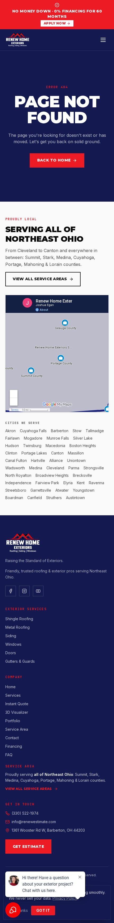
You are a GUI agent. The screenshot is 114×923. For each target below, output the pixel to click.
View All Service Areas (40, 279)
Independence (18, 482)
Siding (10, 635)
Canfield (34, 497)
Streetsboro (15, 490)
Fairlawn (12, 438)
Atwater (62, 490)
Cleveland (55, 468)
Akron (10, 430)
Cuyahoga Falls (33, 430)
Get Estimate (28, 846)
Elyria (68, 482)
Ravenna (96, 482)
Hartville (38, 460)
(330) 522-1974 (25, 813)
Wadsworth (15, 468)
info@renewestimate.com (34, 821)
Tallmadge (95, 430)
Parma (73, 468)
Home (10, 686)
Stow (77, 430)
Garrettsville (40, 490)
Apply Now (55, 23)
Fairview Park (47, 482)
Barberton (59, 430)
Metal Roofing (17, 627)
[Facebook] (10, 591)
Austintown (75, 497)
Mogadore (33, 438)
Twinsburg (32, 445)
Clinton (11, 453)
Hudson (12, 445)
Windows (13, 644)
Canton (57, 453)
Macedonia (55, 445)
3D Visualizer (16, 712)
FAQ (8, 754)
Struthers (54, 497)
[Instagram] (24, 591)
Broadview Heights (52, 475)
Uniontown (76, 460)
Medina (35, 468)
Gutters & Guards (20, 661)
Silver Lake (83, 438)
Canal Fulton (16, 460)
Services (13, 695)
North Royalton (18, 475)
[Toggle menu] (103, 39)
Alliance (56, 460)
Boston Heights (82, 445)
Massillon (76, 453)
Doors (10, 652)
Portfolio (12, 720)
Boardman (14, 497)
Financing (13, 746)
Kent (81, 482)
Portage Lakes (34, 453)
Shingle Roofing (19, 618)
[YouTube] (38, 591)
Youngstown (83, 490)
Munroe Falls (58, 438)
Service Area (16, 729)
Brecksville (82, 475)
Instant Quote (16, 703)
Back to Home (54, 160)
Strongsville (94, 468)
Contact (12, 737)
